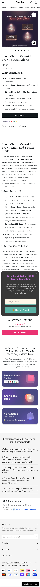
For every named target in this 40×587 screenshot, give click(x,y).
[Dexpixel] (20, 2)
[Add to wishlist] (33, 14)
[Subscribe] (36, 536)
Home (4, 8)
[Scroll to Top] (36, 576)
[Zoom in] (33, 42)
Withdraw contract (30, 584)
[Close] (36, 273)
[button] (35, 2)
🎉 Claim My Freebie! (20, 310)
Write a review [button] (20, 332)
